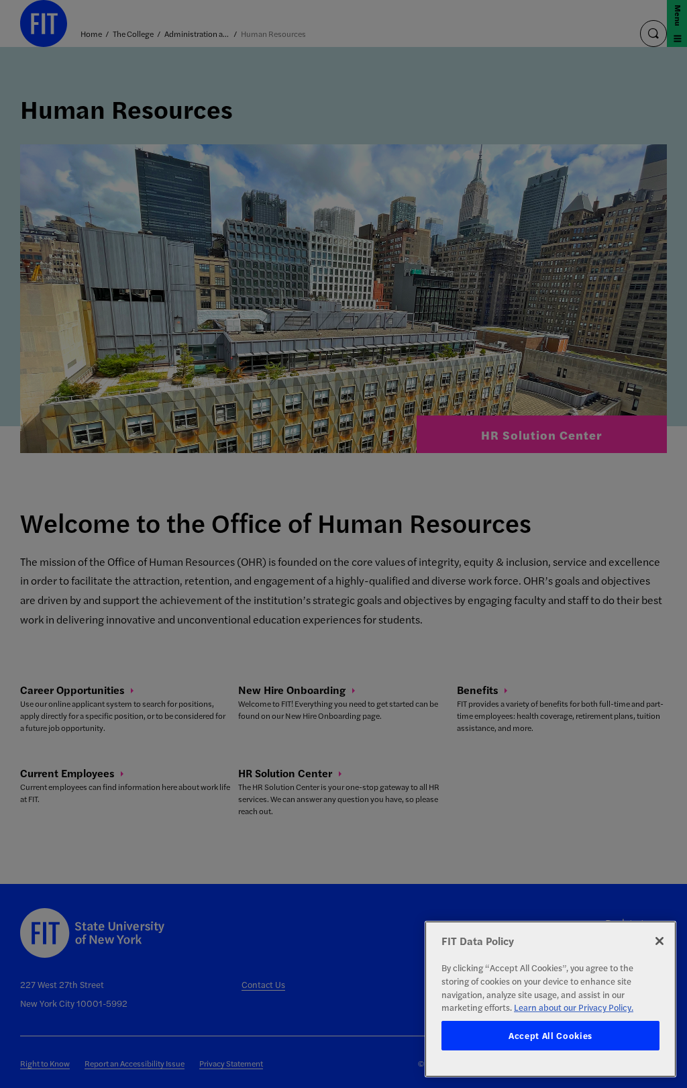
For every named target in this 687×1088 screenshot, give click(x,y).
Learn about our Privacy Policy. (573, 1007)
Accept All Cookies (550, 1035)
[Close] (659, 941)
